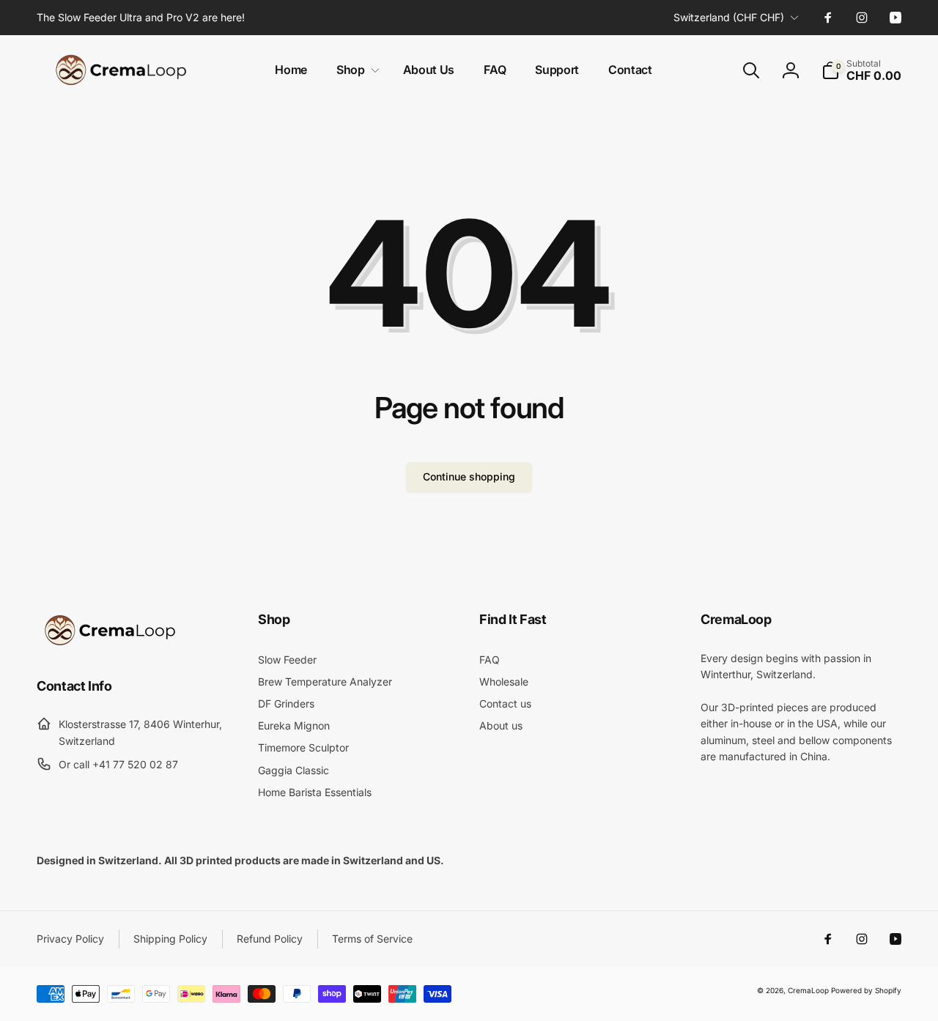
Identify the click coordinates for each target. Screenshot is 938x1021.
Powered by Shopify (866, 990)
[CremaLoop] (110, 645)
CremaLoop (808, 990)
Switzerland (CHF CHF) (728, 17)
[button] (355, 69)
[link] (141, 18)
